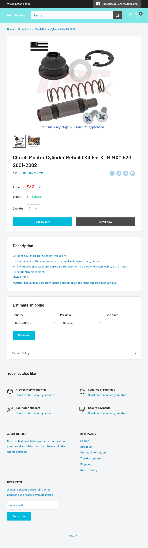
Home (10, 29)
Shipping (86, 464)
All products (24, 29)
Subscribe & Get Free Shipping (120, 3)
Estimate (24, 335)
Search (84, 440)
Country (18, 314)
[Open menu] (9, 15)
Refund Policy (20, 353)
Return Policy (88, 470)
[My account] (130, 15)
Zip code (112, 314)
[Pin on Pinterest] (118, 173)
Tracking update (90, 458)
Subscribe (19, 516)
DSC (15, 173)
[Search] (117, 15)
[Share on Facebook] (112, 173)
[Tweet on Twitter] (125, 173)
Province (66, 314)
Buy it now (105, 221)
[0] (138, 15)
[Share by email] (132, 173)
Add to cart (43, 221)
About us (86, 446)
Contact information (93, 452)
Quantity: (19, 208)
